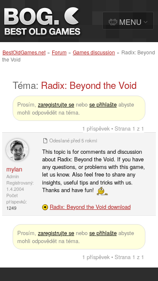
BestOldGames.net (24, 52)
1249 (11, 208)
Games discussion (94, 52)
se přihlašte (103, 104)
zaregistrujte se (56, 104)
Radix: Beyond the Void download (90, 207)
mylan (14, 168)
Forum (59, 52)
